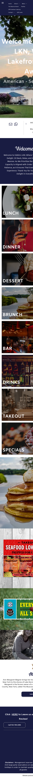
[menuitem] (10, 3)
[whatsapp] (15, 124)
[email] (10, 124)
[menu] (2, 3)
